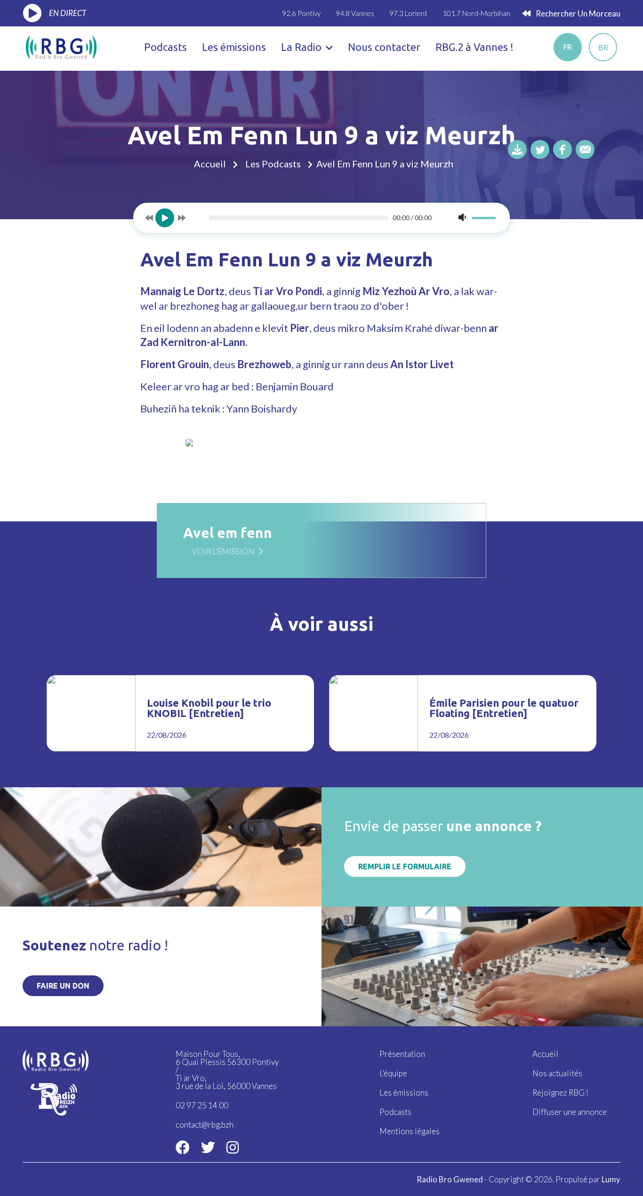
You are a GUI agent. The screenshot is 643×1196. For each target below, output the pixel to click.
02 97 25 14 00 (202, 1105)
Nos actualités (557, 1073)
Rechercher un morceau (577, 13)
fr (567, 47)
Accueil (210, 163)
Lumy (611, 1179)
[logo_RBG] (61, 45)
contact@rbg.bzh (204, 1125)
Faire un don (63, 986)
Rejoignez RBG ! (560, 1092)
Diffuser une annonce (569, 1112)
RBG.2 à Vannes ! (474, 47)
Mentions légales (409, 1131)
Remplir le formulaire (404, 866)
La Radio (302, 47)
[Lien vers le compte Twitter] (208, 1146)
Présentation (402, 1054)
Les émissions (234, 47)
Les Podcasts (273, 163)
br (603, 47)
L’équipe (393, 1073)
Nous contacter (384, 47)
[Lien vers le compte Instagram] (232, 1146)
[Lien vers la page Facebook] (183, 1146)
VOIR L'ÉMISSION (223, 550)
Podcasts (165, 47)
